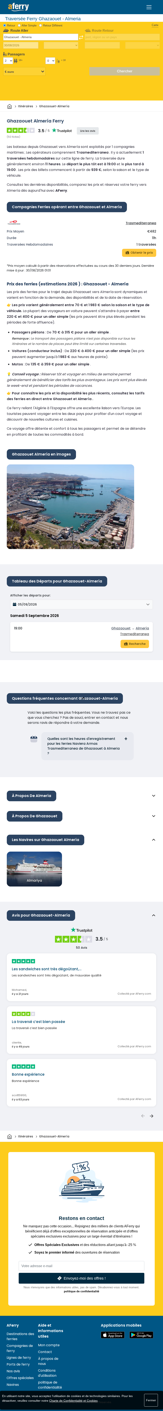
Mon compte (49, 1345)
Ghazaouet (121, 628)
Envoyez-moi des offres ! (85, 1278)
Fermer (151, 1400)
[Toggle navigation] (149, 7)
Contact (45, 1351)
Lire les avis (87, 131)
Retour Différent (52, 25)
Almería (142, 628)
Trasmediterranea (141, 223)
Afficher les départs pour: (30, 595)
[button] (81, 604)
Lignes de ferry (19, 1357)
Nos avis (13, 1371)
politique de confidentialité (81, 1291)
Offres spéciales (20, 1377)
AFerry (13, 1325)
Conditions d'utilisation (47, 1373)
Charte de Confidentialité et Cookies (73, 1400)
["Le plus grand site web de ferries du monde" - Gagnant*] (18, 7)
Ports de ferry (18, 1364)
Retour (11, 25)
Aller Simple (29, 25)
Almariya (34, 880)
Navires (13, 1384)
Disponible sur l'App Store (113, 1334)
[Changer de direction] (81, 37)
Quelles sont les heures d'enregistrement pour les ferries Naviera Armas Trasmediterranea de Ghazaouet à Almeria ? (83, 745)
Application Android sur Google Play (141, 1334)
